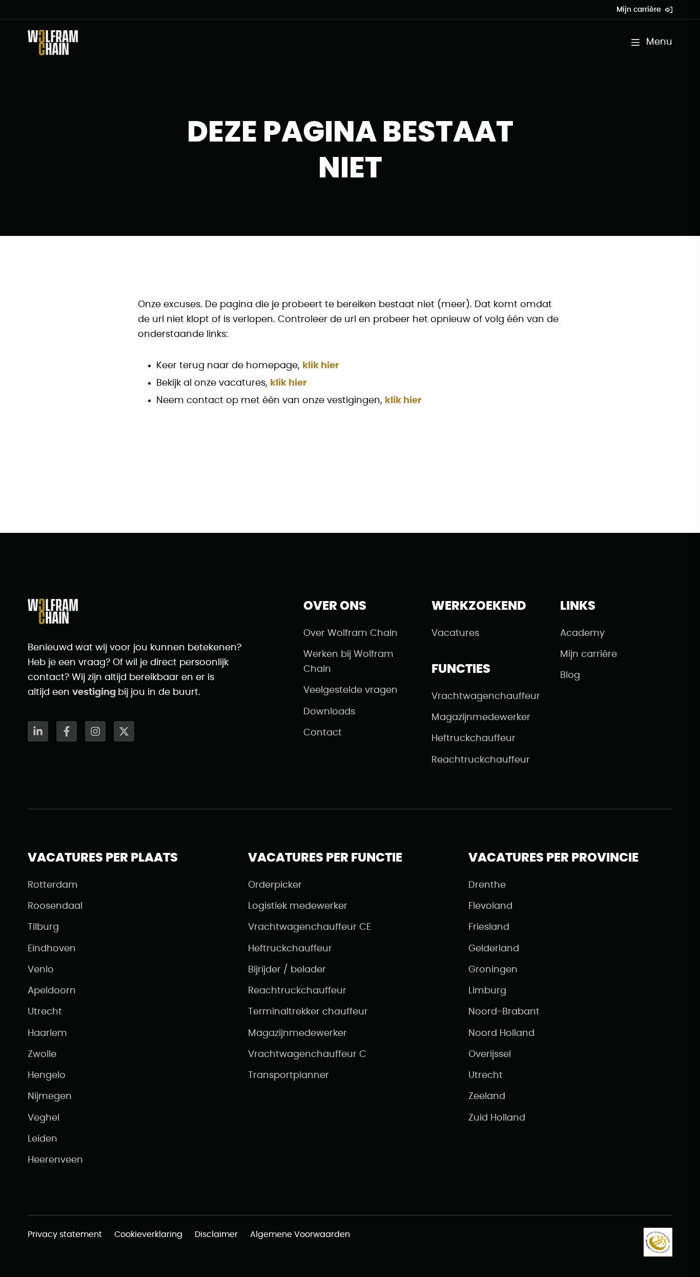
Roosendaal (55, 906)
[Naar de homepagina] (53, 42)
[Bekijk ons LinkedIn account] (38, 731)
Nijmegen (50, 1096)
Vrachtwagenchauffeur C (307, 1054)
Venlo (41, 969)
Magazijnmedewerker (480, 717)
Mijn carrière (638, 9)
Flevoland (490, 906)
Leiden (42, 1139)
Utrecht (45, 1011)
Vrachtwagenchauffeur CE (309, 927)
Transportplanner (288, 1075)
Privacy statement (65, 1234)
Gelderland (493, 948)
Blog (570, 675)
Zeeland (486, 1096)
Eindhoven (52, 948)
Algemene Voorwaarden (300, 1234)
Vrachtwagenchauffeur (485, 696)
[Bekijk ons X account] (124, 731)
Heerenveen (55, 1160)
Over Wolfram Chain (350, 633)
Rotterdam (53, 885)
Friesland (488, 927)
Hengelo (47, 1075)
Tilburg (43, 927)
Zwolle (42, 1054)
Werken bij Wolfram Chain (348, 662)
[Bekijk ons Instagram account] (95, 731)
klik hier (320, 365)
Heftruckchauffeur (473, 738)
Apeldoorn (52, 990)
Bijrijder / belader (287, 969)
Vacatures (455, 633)
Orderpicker (275, 885)
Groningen (493, 969)
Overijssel (489, 1054)
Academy (582, 633)
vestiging (95, 692)
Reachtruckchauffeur (480, 760)
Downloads (329, 711)
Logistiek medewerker (297, 906)
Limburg (487, 990)
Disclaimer (216, 1234)
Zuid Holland (496, 1118)
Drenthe (487, 885)
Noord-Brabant (504, 1011)
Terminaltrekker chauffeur (308, 1011)
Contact (322, 732)
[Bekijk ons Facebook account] (66, 731)
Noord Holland (501, 1033)
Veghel (43, 1118)
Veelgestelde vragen (350, 690)
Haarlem (47, 1033)
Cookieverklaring (148, 1234)
